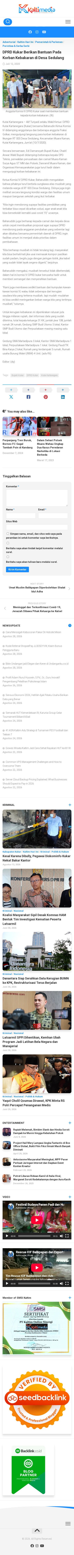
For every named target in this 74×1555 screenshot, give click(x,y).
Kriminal (45, 851)
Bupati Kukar (18, 375)
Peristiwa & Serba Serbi (16, 46)
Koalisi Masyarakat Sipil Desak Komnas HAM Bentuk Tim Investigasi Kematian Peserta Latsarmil (34, 919)
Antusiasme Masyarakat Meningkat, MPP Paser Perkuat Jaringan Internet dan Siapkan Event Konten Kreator (40, 1163)
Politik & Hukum (60, 851)
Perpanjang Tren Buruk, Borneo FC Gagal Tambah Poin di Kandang (18, 444)
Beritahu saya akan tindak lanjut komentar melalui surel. (34, 550)
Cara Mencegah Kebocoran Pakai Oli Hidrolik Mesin (33, 632)
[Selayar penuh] (67, 1236)
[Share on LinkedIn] (62, 393)
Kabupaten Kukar (12, 851)
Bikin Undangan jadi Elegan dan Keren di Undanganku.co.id (37, 663)
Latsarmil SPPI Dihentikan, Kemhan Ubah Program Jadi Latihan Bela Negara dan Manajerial (31, 1042)
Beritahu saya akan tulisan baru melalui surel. (31, 562)
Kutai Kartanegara (49, 375)
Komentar (12, 486)
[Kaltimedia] (30, 32)
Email (42, 509)
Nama (10, 509)
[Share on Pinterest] (45, 393)
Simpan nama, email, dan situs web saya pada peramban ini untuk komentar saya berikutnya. (34, 535)
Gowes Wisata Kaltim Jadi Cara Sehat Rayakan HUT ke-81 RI (38, 748)
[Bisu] (61, 1236)
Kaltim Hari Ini (25, 42)
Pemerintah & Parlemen (49, 42)
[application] (37, 1220)
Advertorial (9, 42)
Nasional (19, 911)
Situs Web (11, 521)
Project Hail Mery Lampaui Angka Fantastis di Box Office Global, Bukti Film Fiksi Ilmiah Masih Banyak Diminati (41, 1146)
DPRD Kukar (32, 375)
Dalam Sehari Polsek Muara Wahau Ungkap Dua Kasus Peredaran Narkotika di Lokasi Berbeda (50, 447)
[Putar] (7, 1236)
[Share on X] (11, 393)
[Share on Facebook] (28, 393)
